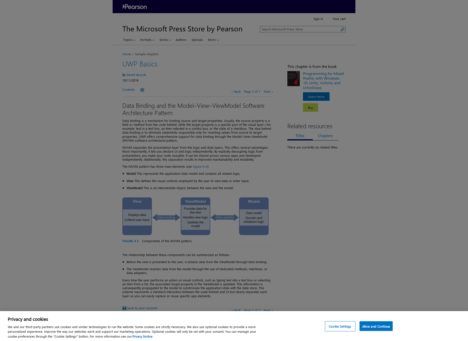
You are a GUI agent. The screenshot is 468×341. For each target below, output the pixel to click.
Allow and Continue (376, 326)
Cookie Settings (340, 326)
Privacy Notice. (142, 336)
